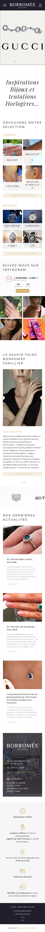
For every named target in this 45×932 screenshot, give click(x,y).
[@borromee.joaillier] (9, 279)
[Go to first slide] (42, 398)
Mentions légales (22, 914)
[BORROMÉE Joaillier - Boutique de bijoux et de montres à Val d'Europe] (22, 5)
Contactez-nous (23, 772)
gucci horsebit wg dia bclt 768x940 (22, 37)
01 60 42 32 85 (17, 767)
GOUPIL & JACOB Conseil (27, 928)
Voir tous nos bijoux (23, 195)
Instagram (26, 911)
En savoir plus (22, 474)
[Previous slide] (3, 398)
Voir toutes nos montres (22, 253)
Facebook (18, 911)
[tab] (20, 482)
